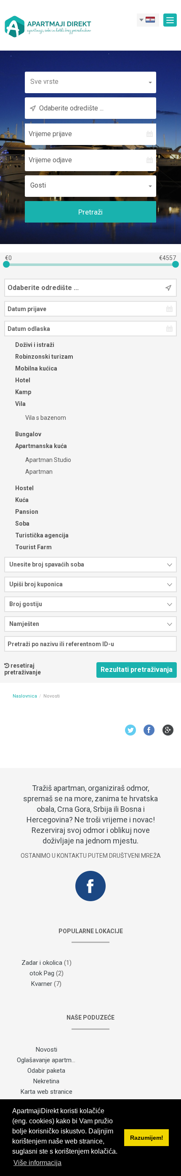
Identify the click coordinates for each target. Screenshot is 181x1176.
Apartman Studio (47, 459)
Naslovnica (25, 696)
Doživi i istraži (34, 344)
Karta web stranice (46, 1091)
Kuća (21, 500)
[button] (90, 81)
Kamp (22, 392)
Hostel (24, 488)
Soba (21, 523)
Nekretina (46, 1081)
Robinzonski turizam (43, 356)
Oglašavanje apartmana (49, 1060)
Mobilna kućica (35, 368)
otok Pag (41, 973)
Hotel (22, 380)
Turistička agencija (41, 535)
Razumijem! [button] (146, 1137)
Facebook (149, 729)
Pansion (26, 511)
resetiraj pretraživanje (22, 669)
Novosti (46, 1049)
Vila (20, 403)
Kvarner (41, 984)
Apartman (38, 471)
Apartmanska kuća (40, 446)
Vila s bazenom (45, 417)
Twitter (130, 729)
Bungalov (27, 434)
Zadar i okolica (41, 963)
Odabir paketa (46, 1070)
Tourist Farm (33, 547)
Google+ (168, 729)
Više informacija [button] (37, 1162)
